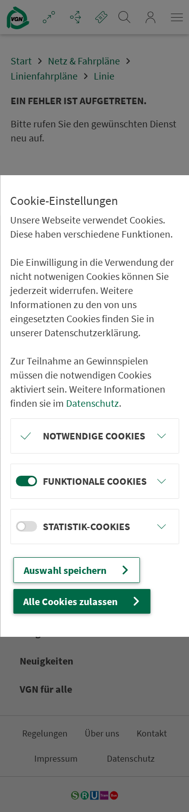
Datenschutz (92, 403)
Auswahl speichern (65, 570)
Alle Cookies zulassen (70, 601)
